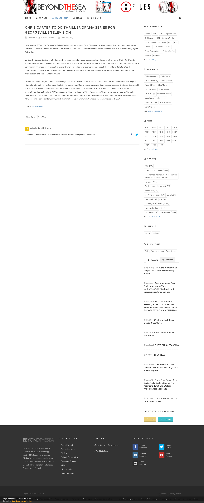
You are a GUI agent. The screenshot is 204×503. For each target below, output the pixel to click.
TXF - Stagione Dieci (168, 34)
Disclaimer (162, 493)
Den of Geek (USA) (168, 212)
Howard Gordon (164, 94)
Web (146, 251)
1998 (160, 141)
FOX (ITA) (149, 166)
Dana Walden (150, 107)
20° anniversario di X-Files (155, 42)
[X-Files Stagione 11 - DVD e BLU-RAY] (136, 7)
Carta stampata (157, 251)
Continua (16, 501)
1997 (167, 141)
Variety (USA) (163, 203)
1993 (160, 145)
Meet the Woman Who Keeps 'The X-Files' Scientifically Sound (160, 271)
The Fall (148, 47)
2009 (174, 132)
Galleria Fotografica (69, 457)
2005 (167, 136)
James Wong (163, 89)
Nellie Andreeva (47, 37)
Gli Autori (65, 453)
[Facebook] (131, 134)
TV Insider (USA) (151, 212)
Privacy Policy (175, 493)
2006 (160, 136)
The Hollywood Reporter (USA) (157, 186)
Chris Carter (31, 117)
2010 (167, 132)
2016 (160, 128)
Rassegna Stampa (68, 461)
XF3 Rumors (149, 38)
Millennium (157, 55)
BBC (170, 42)
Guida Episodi (67, 445)
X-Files (147, 34)
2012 (154, 132)
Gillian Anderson (151, 76)
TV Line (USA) (150, 203)
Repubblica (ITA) (151, 190)
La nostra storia (67, 473)
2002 (147, 141)
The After (42, 117)
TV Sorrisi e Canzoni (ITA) (155, 208)
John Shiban (161, 98)
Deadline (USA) (66, 37)
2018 (147, 128)
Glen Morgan (163, 85)
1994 (154, 145)
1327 (151, 419)
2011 (160, 132)
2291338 (167, 419)
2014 (174, 128)
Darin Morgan (150, 89)
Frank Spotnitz (166, 81)
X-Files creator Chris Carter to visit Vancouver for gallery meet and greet (161, 368)
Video (63, 465)
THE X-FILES (159, 355)
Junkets (148, 55)
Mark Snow (149, 98)
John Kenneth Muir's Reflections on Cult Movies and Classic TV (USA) (161, 176)
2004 (174, 136)
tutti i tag (152, 59)
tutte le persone (155, 111)
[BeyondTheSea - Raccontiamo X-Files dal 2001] (55, 7)
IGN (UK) (162, 199)
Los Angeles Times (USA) (155, 195)
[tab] (153, 259)
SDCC (168, 47)
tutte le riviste (154, 216)
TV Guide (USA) (151, 182)
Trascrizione (171, 251)
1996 (174, 141)
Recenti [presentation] (154, 260)
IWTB (155, 34)
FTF (175, 42)
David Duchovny (151, 81)
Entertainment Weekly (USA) (156, 170)
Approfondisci (27, 501)
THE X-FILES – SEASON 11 (167, 345)
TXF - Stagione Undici (165, 38)
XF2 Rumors (158, 47)
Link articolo (37, 106)
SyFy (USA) (171, 195)
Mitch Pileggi (150, 94)
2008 (147, 136)
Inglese (147, 233)
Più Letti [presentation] (168, 259)
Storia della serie (68, 449)
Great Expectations (152, 51)
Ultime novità (66, 469)
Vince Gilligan (150, 85)
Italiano (156, 233)
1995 (147, 145)
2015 (167, 128)
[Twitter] (136, 134)
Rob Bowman (165, 102)
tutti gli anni (153, 149)
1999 (154, 141)
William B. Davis (151, 102)
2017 (154, 128)
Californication (169, 51)
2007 (154, 136)
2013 (147, 132)
